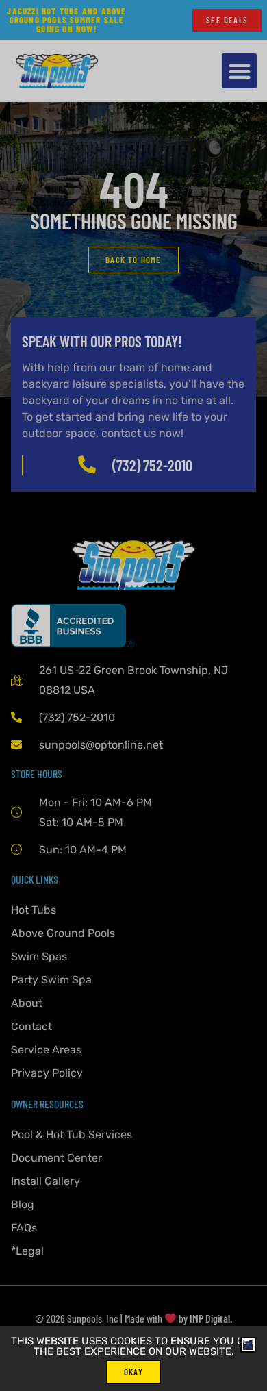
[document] (133, 695)
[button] (248, 1345)
